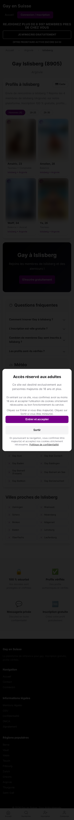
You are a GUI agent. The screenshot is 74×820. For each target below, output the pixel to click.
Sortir (37, 430)
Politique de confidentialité (44, 444)
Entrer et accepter (37, 419)
